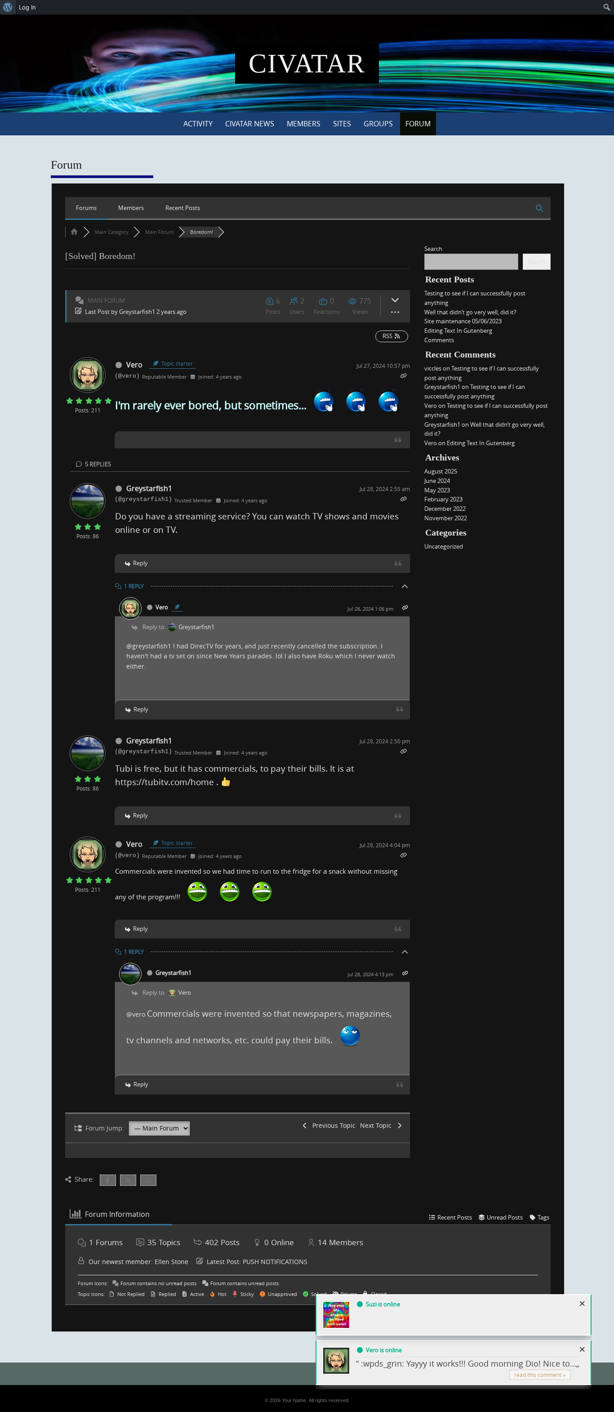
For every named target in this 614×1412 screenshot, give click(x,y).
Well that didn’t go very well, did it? (470, 312)
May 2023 (437, 490)
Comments (439, 340)
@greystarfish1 (148, 646)
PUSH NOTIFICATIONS (275, 1261)
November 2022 (445, 518)
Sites (342, 124)
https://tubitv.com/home (164, 781)
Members (303, 124)
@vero (135, 1014)
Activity (198, 124)
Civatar (307, 63)
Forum (418, 124)
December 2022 (445, 509)
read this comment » (539, 1374)
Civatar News (249, 124)
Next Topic (377, 1125)
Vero (134, 365)
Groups (378, 124)
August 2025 (440, 471)
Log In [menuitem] (27, 7)
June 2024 (437, 481)
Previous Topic (332, 1125)
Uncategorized (443, 546)
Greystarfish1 (137, 312)
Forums (86, 208)
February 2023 (443, 499)
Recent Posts (182, 208)
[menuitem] (8, 7)
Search (433, 249)
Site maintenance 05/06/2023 (463, 321)
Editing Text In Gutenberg (458, 330)
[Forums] (74, 231)
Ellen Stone (171, 1261)
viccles (432, 368)
